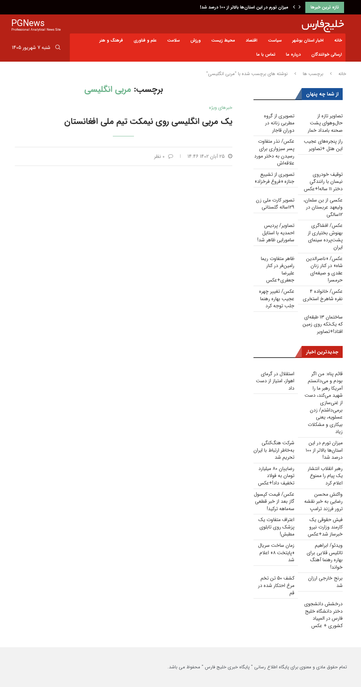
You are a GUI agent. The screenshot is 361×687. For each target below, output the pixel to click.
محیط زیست (223, 40)
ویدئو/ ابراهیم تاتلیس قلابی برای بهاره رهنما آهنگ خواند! (325, 556)
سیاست (275, 40)
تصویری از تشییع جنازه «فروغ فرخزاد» (274, 178)
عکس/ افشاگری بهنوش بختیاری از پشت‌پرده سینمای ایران (325, 236)
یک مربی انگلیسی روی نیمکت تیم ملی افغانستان (148, 121)
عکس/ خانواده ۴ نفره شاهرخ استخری (323, 295)
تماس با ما (265, 54)
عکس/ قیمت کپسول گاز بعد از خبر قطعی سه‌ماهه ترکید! (274, 501)
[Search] (57, 48)
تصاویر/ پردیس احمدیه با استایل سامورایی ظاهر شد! (275, 233)
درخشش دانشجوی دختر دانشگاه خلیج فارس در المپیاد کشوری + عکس (323, 615)
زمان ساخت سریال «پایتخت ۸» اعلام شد (276, 552)
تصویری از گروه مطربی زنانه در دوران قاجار (279, 123)
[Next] (299, 7)
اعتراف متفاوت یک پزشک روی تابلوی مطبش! (276, 527)
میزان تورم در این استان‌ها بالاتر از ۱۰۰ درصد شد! (244, 7)
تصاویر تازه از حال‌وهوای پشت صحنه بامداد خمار (325, 123)
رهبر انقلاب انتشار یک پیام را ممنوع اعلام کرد (325, 476)
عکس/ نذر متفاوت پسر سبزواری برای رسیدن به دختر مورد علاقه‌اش (274, 152)
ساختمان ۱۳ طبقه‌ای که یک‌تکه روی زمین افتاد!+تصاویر (322, 324)
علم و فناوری (145, 40)
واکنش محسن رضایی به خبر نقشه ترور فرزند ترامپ (323, 501)
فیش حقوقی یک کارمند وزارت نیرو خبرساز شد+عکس (325, 527)
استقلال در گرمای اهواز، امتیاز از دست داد (275, 381)
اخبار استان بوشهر (308, 40)
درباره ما (293, 54)
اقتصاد (251, 40)
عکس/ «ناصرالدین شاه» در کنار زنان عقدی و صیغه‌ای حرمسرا (324, 269)
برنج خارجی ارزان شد (325, 581)
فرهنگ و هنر (111, 40)
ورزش (195, 40)
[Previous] (294, 7)
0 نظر (159, 156)
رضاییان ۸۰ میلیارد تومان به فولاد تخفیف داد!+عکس (276, 476)
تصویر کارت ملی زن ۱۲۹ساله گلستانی (275, 203)
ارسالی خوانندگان (326, 54)
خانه (338, 40)
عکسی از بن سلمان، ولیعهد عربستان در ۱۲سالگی (323, 207)
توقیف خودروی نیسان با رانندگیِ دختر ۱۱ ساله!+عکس (323, 182)
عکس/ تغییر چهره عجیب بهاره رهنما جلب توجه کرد (276, 298)
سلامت (173, 40)
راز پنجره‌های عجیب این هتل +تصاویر (323, 145)
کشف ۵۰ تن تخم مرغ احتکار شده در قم (276, 585)
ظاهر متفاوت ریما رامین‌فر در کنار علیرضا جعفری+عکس (277, 269)
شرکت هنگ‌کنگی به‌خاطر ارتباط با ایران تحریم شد (273, 450)
